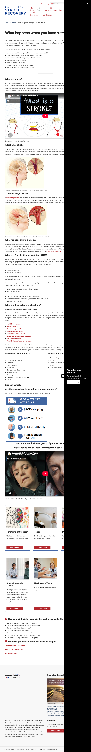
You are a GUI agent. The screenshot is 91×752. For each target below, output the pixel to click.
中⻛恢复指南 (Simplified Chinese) (58, 709)
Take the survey (74, 382)
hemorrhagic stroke (13, 198)
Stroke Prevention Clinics (15, 584)
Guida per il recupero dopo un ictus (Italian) (61, 711)
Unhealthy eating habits (15, 331)
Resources (34, 15)
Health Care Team (43, 583)
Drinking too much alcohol (16, 334)
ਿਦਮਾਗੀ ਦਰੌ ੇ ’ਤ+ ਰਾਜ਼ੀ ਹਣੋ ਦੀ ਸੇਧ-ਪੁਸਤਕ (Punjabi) (63, 713)
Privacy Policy (41, 749)
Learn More (14, 547)
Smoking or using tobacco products (19, 336)
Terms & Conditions (52, 749)
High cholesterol (12, 326)
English (55, 3)
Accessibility (45, 4)
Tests (37, 532)
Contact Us (47, 15)
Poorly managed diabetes (15, 329)
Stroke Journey (51, 10)
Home (32, 10)
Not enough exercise (14, 339)
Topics (39, 10)
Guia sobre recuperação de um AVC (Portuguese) (63, 716)
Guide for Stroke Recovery (55, 707)
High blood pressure (14, 324)
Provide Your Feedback (59, 731)
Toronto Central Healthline (14, 649)
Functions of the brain (17, 532)
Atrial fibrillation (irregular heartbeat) (19, 341)
